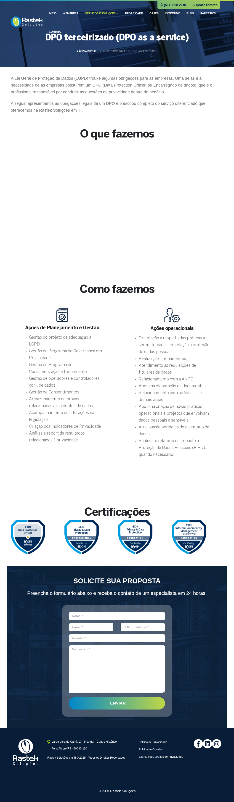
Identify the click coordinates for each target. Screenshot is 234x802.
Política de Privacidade (153, 742)
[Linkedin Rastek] (204, 744)
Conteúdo (172, 13)
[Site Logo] (27, 21)
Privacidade (134, 13)
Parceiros (208, 13)
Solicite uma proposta (117, 490)
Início (52, 13)
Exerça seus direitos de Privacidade (161, 756)
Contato (55, 31)
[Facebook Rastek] (195, 744)
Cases (154, 13)
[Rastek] (213, 744)
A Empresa (71, 13)
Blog (190, 13)
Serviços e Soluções (100, 13)
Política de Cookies (151, 749)
